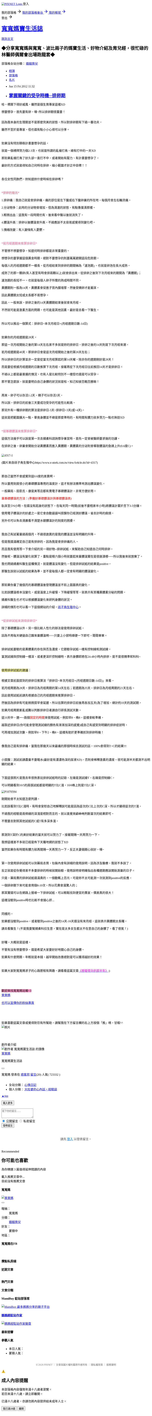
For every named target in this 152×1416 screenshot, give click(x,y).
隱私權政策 (97, 1364)
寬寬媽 (5, 995)
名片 (12, 79)
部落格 (13, 75)
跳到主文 (7, 38)
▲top (4, 1095)
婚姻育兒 (32, 63)
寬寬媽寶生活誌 (22, 28)
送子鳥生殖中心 (68, 607)
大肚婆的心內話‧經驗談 (40, 1089)
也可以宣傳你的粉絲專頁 (17, 1002)
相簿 (12, 71)
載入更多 (8, 1103)
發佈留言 (8, 1125)
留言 (33, 1074)
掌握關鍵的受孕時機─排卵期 (37, 95)
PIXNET (48, 1364)
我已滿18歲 (9, 1408)
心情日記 (30, 1085)
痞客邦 (25, 1074)
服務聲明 (111, 1364)
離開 (21, 1408)
